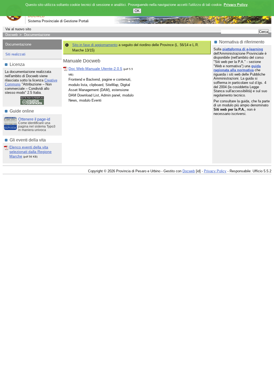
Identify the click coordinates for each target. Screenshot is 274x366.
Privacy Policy (215, 171)
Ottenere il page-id (34, 119)
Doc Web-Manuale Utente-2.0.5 (95, 68)
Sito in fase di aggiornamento (94, 45)
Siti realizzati (15, 54)
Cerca (263, 32)
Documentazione (37, 35)
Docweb (11, 35)
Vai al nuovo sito (18, 29)
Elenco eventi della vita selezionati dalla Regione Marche (30, 151)
